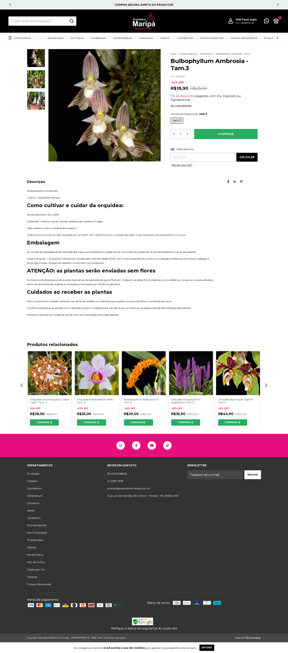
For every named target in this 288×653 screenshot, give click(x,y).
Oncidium (146, 38)
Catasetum (185, 38)
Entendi (207, 647)
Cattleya (77, 38)
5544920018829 (117, 473)
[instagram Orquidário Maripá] (120, 445)
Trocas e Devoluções (39, 584)
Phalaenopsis (35, 540)
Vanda (165, 38)
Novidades (55, 38)
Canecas (32, 576)
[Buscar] (71, 21)
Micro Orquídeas (244, 38)
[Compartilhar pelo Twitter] (234, 182)
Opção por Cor (36, 569)
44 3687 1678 (115, 481)
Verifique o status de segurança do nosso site (144, 628)
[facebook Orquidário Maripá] (136, 445)
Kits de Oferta (35, 554)
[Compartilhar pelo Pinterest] (241, 182)
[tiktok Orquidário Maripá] (167, 445)
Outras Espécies (212, 38)
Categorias (22, 38)
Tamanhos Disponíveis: (189, 113)
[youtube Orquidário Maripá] (152, 445)
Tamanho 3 (206, 53)
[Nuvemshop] (248, 638)
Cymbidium (98, 38)
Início (173, 53)
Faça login (249, 19)
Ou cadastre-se (245, 22)
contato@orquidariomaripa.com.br (128, 488)
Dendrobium (122, 38)
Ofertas (31, 547)
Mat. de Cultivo (36, 562)
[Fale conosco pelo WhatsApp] (266, 21)
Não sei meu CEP (181, 164)
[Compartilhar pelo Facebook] (228, 182)
